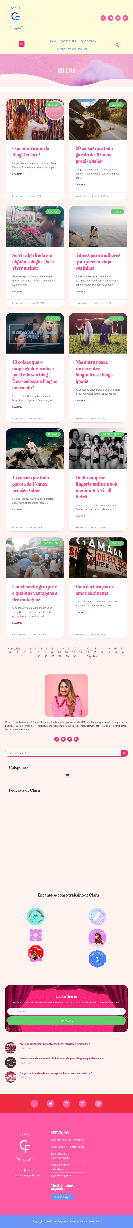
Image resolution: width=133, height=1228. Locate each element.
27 (73, 652)
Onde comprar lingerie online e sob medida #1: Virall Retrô (96, 487)
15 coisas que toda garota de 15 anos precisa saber (30, 483)
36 (46, 656)
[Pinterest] (125, 18)
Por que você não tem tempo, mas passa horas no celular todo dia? (55, 1073)
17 (122, 648)
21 (30, 652)
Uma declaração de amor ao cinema (95, 589)
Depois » (92, 656)
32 (108, 652)
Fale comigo (88, 41)
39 (67, 656)
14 (101, 648)
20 (23, 652)
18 (10, 652)
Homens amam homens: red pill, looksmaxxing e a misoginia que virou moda (61, 1058)
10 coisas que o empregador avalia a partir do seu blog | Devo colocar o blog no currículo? (34, 375)
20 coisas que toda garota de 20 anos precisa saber (94, 154)
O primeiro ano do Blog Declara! (30, 151)
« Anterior (14, 648)
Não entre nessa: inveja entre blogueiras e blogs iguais (94, 371)
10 (74, 648)
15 (108, 648)
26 (66, 652)
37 (52, 656)
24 (52, 652)
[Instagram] (103, 18)
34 (123, 652)
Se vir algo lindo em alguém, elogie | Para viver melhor (33, 261)
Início (52, 41)
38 (60, 656)
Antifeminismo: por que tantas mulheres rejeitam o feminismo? (54, 1044)
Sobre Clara (68, 41)
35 (38, 656)
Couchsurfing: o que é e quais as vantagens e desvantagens (34, 592)
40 (74, 656)
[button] (21, 44)
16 (115, 648)
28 (80, 652)
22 (37, 652)
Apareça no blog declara (72, 49)
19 (16, 652)
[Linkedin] (110, 18)
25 (59, 652)
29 (87, 652)
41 (81, 656)
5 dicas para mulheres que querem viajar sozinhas (98, 261)
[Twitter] (118, 18)
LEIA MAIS (17, 174)
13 (94, 648)
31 (101, 652)
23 (45, 652)
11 (81, 648)
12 (88, 648)
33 (115, 652)
